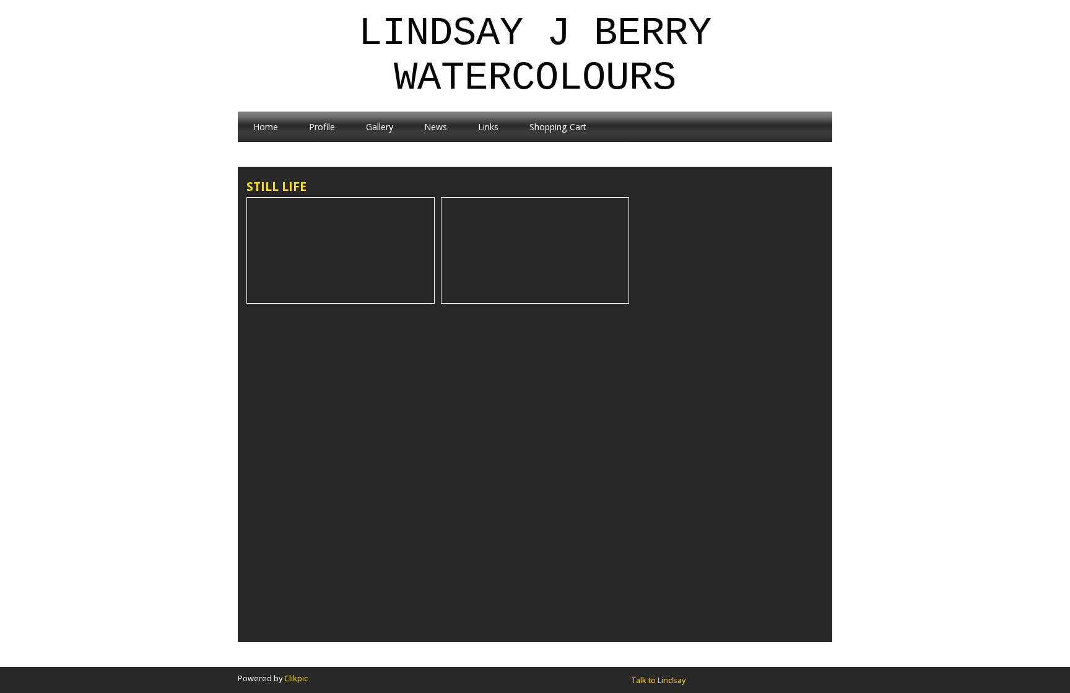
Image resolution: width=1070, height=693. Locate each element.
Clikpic (296, 678)
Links (488, 127)
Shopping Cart (557, 127)
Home (265, 127)
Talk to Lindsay (658, 680)
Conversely (340, 296)
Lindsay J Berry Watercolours (535, 55)
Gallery (379, 127)
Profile (322, 127)
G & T (535, 296)
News (435, 127)
